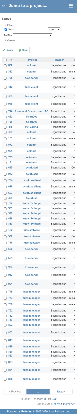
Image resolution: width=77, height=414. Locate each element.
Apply (10, 50)
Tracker (59, 59)
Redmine (26, 411)
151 (10, 138)
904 (10, 267)
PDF (72, 404)
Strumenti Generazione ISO (31, 111)
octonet (31, 65)
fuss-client (31, 87)
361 (10, 208)
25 (45, 399)
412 (10, 87)
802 (10, 325)
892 (10, 65)
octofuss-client (32, 180)
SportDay (31, 116)
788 (10, 304)
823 (10, 362)
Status (11, 29)
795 (10, 78)
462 (10, 116)
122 (10, 230)
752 (10, 315)
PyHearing (31, 127)
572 (10, 144)
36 (10, 203)
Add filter (8, 35)
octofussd (32, 167)
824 (10, 370)
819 (10, 346)
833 (10, 223)
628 (10, 186)
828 (10, 379)
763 (10, 157)
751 (10, 310)
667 (10, 193)
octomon (31, 157)
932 (10, 275)
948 (10, 104)
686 (10, 249)
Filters (10, 25)
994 (10, 284)
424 (10, 96)
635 (10, 167)
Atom (60, 404)
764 (10, 180)
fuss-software (31, 230)
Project (32, 59)
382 (10, 71)
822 (10, 355)
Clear (25, 50)
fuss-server (31, 78)
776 (10, 242)
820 (10, 351)
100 (54, 399)
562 (10, 236)
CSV (66, 404)
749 (10, 291)
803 (10, 332)
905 (10, 151)
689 (10, 258)
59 (10, 127)
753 (10, 319)
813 (10, 340)
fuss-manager (31, 291)
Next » (61, 391)
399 (10, 198)
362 (10, 213)
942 (10, 174)
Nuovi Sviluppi (32, 203)
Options (11, 40)
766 (10, 121)
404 (10, 132)
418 (10, 218)
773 (10, 298)
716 (10, 111)
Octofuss (31, 198)
